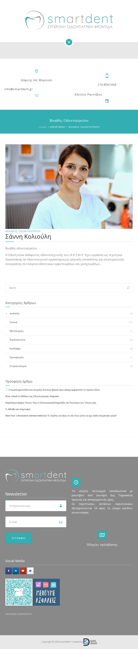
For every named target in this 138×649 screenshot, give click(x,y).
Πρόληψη (15, 348)
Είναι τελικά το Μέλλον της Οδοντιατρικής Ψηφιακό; (32, 396)
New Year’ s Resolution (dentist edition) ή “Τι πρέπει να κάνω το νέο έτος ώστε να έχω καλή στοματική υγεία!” (61, 415)
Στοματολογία (18, 366)
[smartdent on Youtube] (23, 570)
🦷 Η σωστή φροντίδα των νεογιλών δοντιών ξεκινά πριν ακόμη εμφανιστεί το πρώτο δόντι (52, 389)
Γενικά (13, 322)
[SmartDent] (69, 20)
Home (43, 127)
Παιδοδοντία (17, 339)
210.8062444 (107, 85)
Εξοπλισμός (17, 331)
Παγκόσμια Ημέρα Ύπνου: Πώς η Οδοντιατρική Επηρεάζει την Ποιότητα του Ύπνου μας (50, 402)
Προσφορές (17, 357)
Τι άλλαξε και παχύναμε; (18, 409)
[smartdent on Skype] (30, 570)
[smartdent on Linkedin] (16, 570)
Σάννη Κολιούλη (28, 236)
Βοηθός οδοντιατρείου (23, 231)
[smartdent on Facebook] (8, 570)
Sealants (15, 313)
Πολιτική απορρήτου (18, 614)
